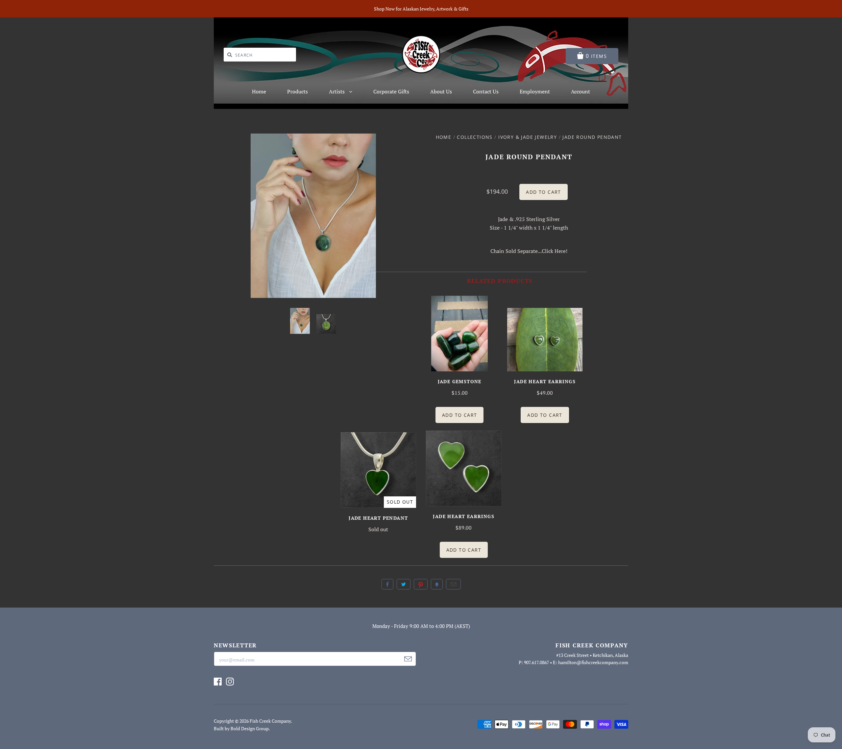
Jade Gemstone (460, 381)
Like (387, 584)
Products (297, 91)
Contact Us (486, 91)
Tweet (403, 584)
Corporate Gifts (391, 91)
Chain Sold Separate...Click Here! (528, 251)
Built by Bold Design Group (241, 728)
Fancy (437, 584)
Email (453, 584)
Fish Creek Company (270, 721)
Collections (474, 137)
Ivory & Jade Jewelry (527, 137)
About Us (441, 91)
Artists (337, 91)
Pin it (421, 584)
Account (580, 91)
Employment (535, 91)
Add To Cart (459, 415)
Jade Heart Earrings (545, 381)
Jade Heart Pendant (378, 518)
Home (259, 91)
